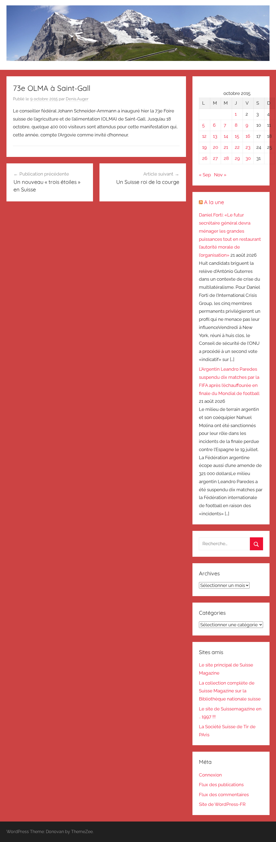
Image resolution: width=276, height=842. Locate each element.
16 (248, 136)
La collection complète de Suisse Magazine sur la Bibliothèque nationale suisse (230, 691)
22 (237, 147)
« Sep (205, 174)
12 (204, 136)
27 (215, 158)
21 (226, 147)
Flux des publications (221, 784)
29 (237, 158)
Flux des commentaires (224, 794)
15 (237, 136)
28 (226, 158)
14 (226, 136)
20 (215, 147)
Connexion (210, 775)
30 (248, 158)
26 (204, 158)
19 (204, 147)
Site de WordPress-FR (222, 804)
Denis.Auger (77, 99)
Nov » (220, 174)
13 (215, 136)
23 (248, 147)
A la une (214, 202)
